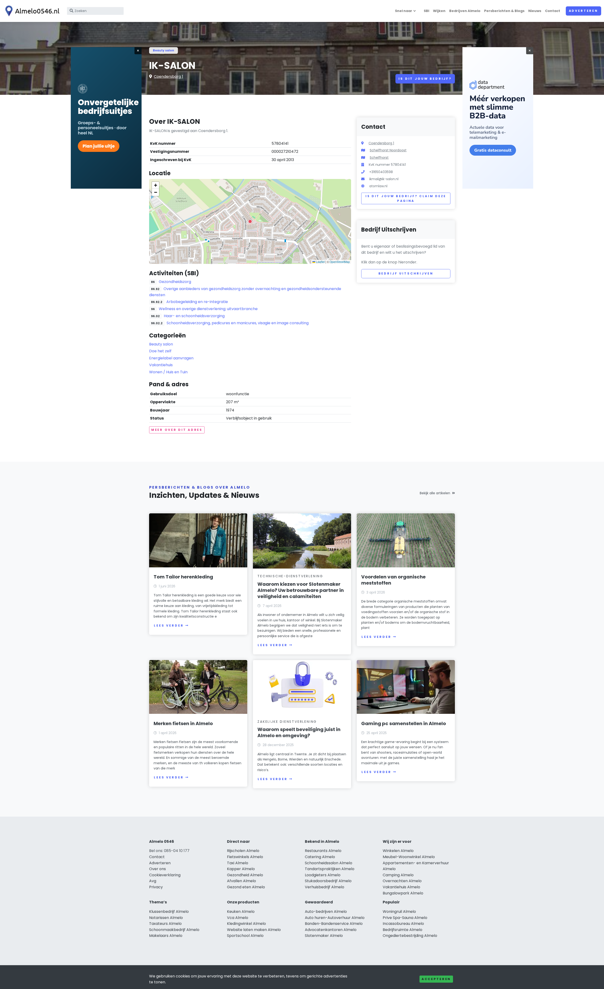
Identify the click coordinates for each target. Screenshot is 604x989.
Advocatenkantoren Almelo (331, 929)
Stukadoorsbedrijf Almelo (328, 881)
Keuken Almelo (241, 911)
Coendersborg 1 (168, 76)
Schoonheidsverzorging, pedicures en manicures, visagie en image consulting (238, 323)
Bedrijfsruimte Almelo (402, 929)
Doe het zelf (160, 351)
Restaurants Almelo (323, 850)
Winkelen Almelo (398, 850)
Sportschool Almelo (245, 935)
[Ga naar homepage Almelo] (31, 11)
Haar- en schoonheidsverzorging (194, 316)
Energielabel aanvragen (171, 358)
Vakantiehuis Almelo (401, 887)
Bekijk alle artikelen (435, 493)
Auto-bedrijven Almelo (326, 911)
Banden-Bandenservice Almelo (334, 923)
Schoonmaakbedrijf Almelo (174, 929)
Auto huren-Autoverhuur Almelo (335, 917)
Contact (552, 10)
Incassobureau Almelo (403, 923)
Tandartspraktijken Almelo (329, 869)
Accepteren (436, 979)
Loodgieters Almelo (322, 875)
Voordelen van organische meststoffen (393, 579)
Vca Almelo (237, 917)
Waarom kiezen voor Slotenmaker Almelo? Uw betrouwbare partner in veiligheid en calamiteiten (300, 590)
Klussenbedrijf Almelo (169, 911)
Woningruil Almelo (399, 911)
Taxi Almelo (237, 863)
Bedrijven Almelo (464, 10)
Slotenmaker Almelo (324, 935)
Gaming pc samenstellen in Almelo (403, 723)
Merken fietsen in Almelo (183, 723)
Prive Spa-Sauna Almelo (405, 917)
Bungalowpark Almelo (403, 893)
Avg (152, 881)
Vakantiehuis (161, 365)
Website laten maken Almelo (254, 929)
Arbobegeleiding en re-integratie (197, 301)
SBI (426, 10)
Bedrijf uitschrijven (405, 273)
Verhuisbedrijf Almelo (324, 887)
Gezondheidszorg (175, 281)
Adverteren (583, 11)
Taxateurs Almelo (165, 923)
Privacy (156, 887)
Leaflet (320, 262)
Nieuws (534, 10)
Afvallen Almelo (241, 881)
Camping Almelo (398, 875)
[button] (250, 221)
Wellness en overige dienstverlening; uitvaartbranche (208, 309)
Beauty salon (163, 50)
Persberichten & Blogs (504, 10)
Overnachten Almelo (402, 881)
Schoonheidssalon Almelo (328, 863)
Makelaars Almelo (165, 935)
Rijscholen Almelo (243, 850)
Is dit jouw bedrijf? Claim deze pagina (405, 198)
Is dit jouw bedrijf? (425, 79)
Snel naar (403, 10)
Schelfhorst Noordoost (388, 150)
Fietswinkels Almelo (245, 857)
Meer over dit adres (176, 430)
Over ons (157, 869)
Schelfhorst (379, 157)
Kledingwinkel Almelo (246, 923)
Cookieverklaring (164, 875)
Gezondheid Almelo (245, 875)
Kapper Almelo (241, 869)
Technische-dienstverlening (290, 576)
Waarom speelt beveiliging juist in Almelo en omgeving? (298, 732)
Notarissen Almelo (166, 917)
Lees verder (169, 625)
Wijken (439, 10)
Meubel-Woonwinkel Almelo (409, 857)
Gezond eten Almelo (246, 887)
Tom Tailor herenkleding (183, 576)
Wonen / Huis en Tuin (168, 372)
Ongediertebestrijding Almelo (410, 935)
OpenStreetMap (340, 262)
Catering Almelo (320, 857)
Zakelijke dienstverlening (287, 721)
